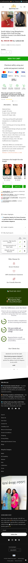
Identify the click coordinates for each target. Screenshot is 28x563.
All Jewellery (4, 456)
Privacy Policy (4, 438)
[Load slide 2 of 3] (14, 101)
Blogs (2, 444)
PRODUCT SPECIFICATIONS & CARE (12, 152)
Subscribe (14, 534)
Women (3, 459)
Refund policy (21, 558)
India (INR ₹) (13, 550)
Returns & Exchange (6, 429)
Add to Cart (7, 186)
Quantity (3, 49)
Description (7, 104)
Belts (2, 471)
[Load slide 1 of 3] (12, 101)
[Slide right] (17, 28)
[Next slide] (17, 101)
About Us (3, 417)
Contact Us (4, 423)
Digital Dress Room (12, 558)
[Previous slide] (11, 101)
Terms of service (18, 560)
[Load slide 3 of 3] (15, 101)
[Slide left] (10, 28)
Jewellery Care (5, 426)
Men (2, 462)
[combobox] (7, 183)
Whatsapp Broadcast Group (8, 441)
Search (3, 414)
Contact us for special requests (11, 44)
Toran (2, 468)
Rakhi (2, 453)
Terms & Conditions (6, 432)
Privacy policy (10, 560)
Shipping (3, 435)
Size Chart (3, 420)
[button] (3, 7)
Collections (4, 465)
